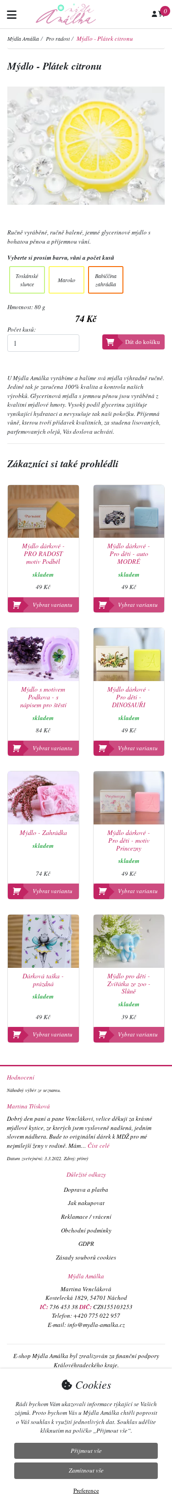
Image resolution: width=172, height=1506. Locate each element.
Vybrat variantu (52, 604)
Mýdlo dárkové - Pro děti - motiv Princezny (128, 840)
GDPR (86, 1243)
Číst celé (99, 1145)
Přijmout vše (86, 1450)
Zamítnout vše (86, 1470)
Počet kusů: (21, 329)
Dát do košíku (142, 342)
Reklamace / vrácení (86, 1216)
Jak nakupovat (86, 1203)
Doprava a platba (86, 1189)
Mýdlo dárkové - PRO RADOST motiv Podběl (43, 553)
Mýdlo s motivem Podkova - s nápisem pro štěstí (43, 697)
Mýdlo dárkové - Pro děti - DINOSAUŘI (128, 697)
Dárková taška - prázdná (43, 980)
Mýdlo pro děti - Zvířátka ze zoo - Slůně (128, 983)
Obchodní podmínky (86, 1230)
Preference (86, 1490)
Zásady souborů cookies (86, 1257)
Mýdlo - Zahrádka (43, 833)
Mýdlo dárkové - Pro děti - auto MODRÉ (128, 553)
